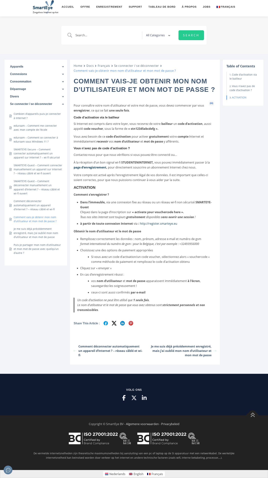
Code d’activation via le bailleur (243, 76)
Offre (85, 6)
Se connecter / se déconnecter (136, 66)
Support (135, 6)
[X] (134, 398)
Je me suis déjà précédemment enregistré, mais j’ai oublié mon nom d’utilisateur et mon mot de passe (181, 350)
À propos (189, 6)
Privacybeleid (170, 424)
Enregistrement (109, 6)
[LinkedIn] (144, 398)
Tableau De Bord (162, 6)
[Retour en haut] (252, 415)
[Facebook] (124, 398)
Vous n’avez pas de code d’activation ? (242, 88)
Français (104, 66)
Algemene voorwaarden (142, 424)
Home (78, 66)
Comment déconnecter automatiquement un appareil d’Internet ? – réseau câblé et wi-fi (110, 350)
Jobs (206, 6)
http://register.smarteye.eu (158, 224)
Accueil (68, 6)
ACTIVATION (239, 97)
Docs (90, 66)
